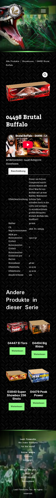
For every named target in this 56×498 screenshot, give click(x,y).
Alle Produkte (12, 61)
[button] (45, 74)
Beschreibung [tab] (18, 171)
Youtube (28, 456)
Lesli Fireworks (28, 439)
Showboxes (28, 61)
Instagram (28, 460)
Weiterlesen (17, 351)
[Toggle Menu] (43, 10)
